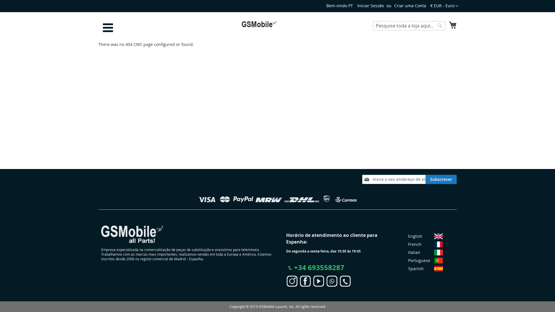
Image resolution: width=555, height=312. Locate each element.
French (414, 244)
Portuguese (419, 260)
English (415, 236)
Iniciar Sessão (370, 5)
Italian (414, 252)
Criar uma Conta (410, 5)
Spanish (416, 268)
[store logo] (259, 24)
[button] (444, 6)
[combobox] (409, 25)
